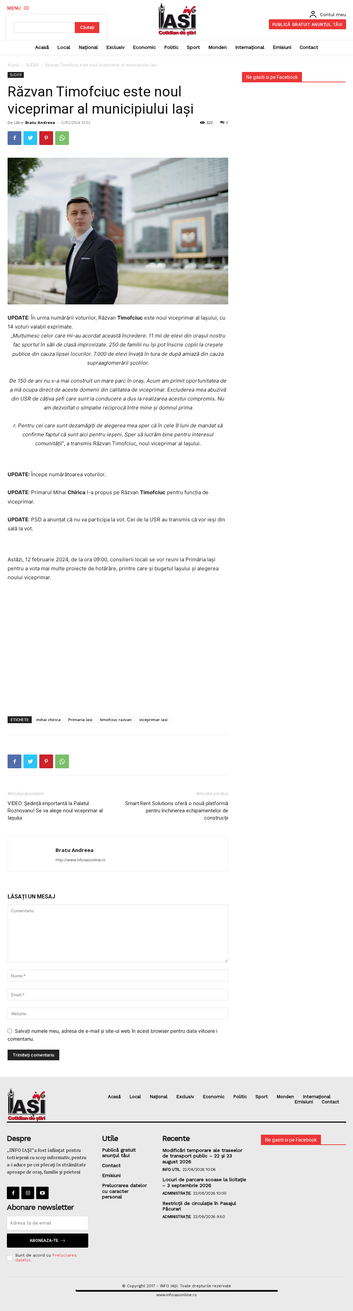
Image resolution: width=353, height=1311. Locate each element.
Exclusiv (185, 1096)
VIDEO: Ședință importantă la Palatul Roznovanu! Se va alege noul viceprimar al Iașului (55, 810)
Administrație (176, 1193)
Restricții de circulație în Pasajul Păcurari (199, 1206)
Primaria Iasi (80, 719)
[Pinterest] (46, 138)
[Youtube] (42, 1193)
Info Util (171, 1169)
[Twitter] (30, 138)
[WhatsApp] (62, 138)
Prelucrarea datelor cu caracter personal (124, 1191)
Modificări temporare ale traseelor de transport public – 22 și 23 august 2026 (202, 1156)
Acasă (13, 65)
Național (159, 1096)
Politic (240, 1096)
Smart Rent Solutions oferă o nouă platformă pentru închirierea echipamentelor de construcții (176, 810)
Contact (330, 1101)
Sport (261, 1096)
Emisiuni (303, 1101)
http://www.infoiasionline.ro (80, 859)
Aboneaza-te (44, 1240)
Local (135, 1096)
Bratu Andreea (40, 122)
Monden (285, 1096)
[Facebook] (14, 138)
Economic (213, 1096)
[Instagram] (27, 1193)
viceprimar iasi (153, 719)
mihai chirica (48, 719)
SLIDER (32, 65)
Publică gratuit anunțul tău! (119, 1152)
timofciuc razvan (116, 719)
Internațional (317, 1096)
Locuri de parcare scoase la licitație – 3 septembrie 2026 (204, 1182)
